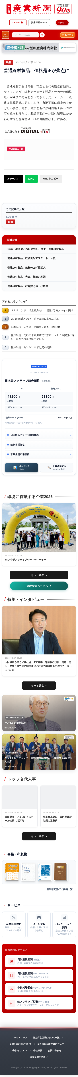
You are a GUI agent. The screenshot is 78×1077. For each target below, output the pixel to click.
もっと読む (37, 575)
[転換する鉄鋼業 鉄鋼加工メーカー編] (61, 872)
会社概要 (37, 1050)
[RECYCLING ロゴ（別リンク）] (69, 737)
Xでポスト (13, 178)
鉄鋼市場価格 (18, 444)
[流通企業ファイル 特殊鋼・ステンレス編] (12, 872)
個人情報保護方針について (50, 1044)
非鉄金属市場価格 (20, 454)
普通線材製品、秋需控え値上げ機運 (27, 286)
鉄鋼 (10, 221)
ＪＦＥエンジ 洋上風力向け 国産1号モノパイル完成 (42, 310)
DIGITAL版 (18, 22)
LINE (31, 178)
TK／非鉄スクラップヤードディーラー (25, 559)
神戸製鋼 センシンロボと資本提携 (31, 347)
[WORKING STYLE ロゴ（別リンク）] (69, 699)
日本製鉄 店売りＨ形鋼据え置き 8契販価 (36, 327)
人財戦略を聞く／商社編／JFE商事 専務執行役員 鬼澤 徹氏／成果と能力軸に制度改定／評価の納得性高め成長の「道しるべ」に (38, 666)
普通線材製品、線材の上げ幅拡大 (26, 267)
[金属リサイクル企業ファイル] (45, 872)
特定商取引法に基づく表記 (46, 1037)
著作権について (20, 1050)
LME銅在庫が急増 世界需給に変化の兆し (35, 318)
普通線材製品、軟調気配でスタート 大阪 (31, 258)
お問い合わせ (54, 1050)
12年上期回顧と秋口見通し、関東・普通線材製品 (35, 249)
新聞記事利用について (20, 1044)
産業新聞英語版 (38, 1057)
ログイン (62, 22)
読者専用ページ (39, 22)
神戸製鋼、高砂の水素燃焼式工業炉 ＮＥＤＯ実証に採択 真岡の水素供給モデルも (42, 337)
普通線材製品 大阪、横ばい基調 (26, 276)
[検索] (42, 34)
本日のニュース (16, 149)
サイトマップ (20, 1037)
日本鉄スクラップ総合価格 (25, 435)
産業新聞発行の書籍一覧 (60, 889)
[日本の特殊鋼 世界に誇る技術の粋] (28, 872)
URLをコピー (51, 178)
